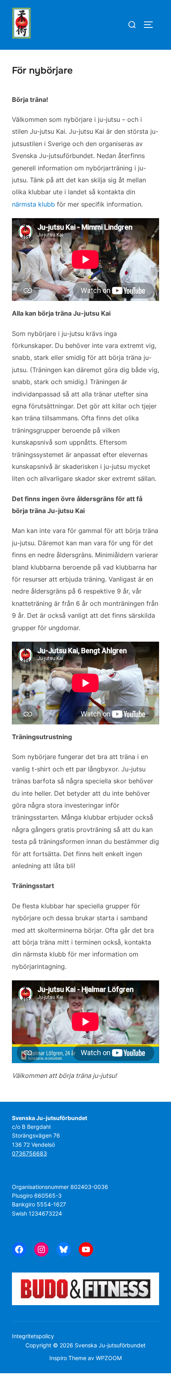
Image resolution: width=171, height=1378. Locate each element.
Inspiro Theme (67, 1358)
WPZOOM (109, 1358)
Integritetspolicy (33, 1336)
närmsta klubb (33, 204)
